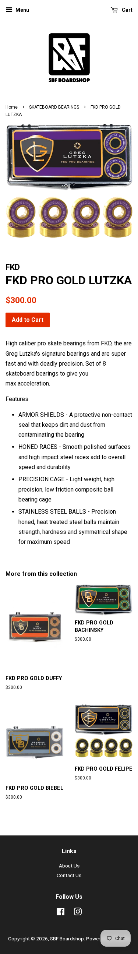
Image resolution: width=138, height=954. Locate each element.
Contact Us (69, 875)
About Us (69, 866)
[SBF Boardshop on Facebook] (60, 913)
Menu (21, 10)
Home (12, 107)
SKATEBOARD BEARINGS (54, 107)
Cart (126, 10)
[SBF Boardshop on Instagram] (78, 913)
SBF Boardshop (67, 938)
